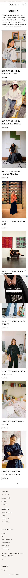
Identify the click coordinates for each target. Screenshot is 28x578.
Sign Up (14, 293)
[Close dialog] (27, 276)
